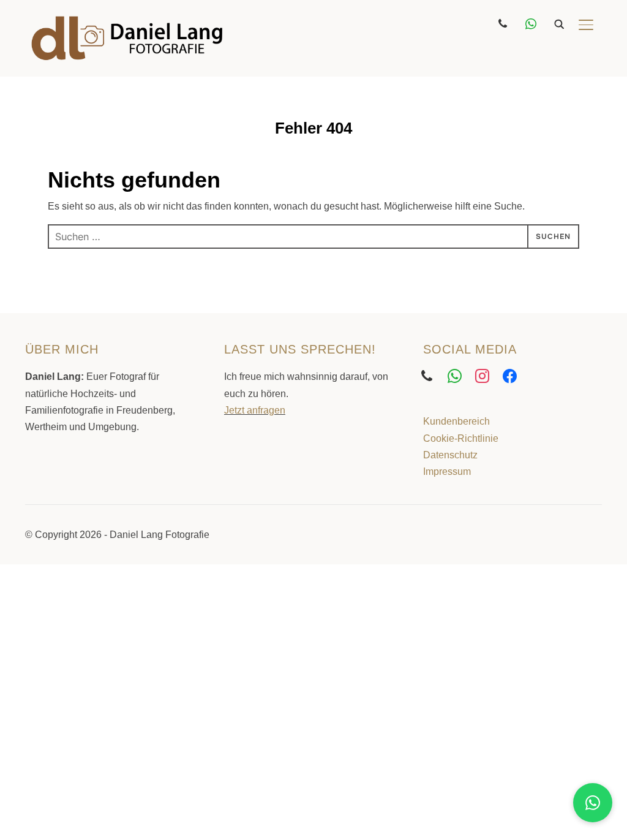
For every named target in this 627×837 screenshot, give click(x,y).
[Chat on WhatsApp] (592, 802)
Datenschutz (450, 455)
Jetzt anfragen (254, 410)
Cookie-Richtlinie (460, 438)
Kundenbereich (456, 421)
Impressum (447, 471)
